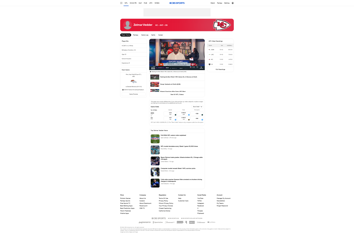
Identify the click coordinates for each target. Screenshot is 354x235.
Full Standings (220, 69)
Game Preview (133, 94)
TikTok (199, 201)
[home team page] (134, 82)
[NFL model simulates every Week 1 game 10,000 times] (155, 149)
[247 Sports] (145, 222)
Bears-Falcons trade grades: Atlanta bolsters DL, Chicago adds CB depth (182, 158)
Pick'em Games (125, 198)
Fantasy (135, 35)
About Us (142, 198)
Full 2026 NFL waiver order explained (173, 135)
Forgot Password (222, 206)
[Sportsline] (158, 222)
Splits (153, 35)
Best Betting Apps (126, 206)
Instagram (200, 203)
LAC (212, 54)
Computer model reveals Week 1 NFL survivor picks (178, 168)
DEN (212, 50)
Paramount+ (143, 206)
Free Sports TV (125, 203)
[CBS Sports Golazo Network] (191, 218)
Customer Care (183, 201)
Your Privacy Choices (166, 206)
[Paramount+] (170, 222)
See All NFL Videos (177, 94)
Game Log (144, 35)
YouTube (200, 198)
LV (212, 64)
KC (212, 59)
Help (179, 198)
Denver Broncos (132, 86)
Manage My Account (223, 198)
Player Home (125, 35)
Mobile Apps (124, 213)
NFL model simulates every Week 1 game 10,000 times (179, 146)
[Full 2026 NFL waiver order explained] (155, 138)
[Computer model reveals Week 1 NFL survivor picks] (155, 172)
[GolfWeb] (211, 222)
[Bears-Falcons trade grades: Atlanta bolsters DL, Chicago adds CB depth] (155, 161)
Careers (142, 201)
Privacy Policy (163, 201)
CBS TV (142, 208)
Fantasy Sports (125, 201)
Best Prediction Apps (127, 208)
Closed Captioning (165, 208)
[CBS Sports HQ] (173, 218)
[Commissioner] (182, 222)
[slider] (177, 64)
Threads (200, 211)
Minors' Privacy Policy (166, 203)
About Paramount (145, 203)
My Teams (220, 203)
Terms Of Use (163, 198)
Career (160, 35)
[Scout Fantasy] (201, 222)
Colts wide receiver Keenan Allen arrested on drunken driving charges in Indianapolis (181, 180)
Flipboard (200, 213)
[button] (121, 3)
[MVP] (192, 222)
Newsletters (221, 201)
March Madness (125, 211)
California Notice (164, 211)
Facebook (200, 206)
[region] (177, 54)
